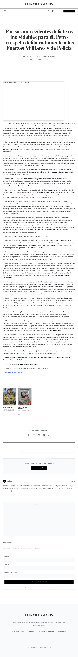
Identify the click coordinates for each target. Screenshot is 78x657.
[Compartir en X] (34, 435)
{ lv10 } (50, 647)
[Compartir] (49, 435)
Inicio (30, 21)
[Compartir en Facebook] (39, 435)
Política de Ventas (46, 631)
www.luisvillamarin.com (13, 372)
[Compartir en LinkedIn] (44, 435)
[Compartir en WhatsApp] (29, 435)
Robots (31, 631)
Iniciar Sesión (69, 11)
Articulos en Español (42, 21)
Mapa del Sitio (18, 631)
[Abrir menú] (5, 11)
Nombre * (7, 556)
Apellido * (7, 564)
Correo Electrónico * (12, 572)
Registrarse (59, 11)
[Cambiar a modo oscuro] (48, 11)
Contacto (62, 631)
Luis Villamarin (39, 4)
